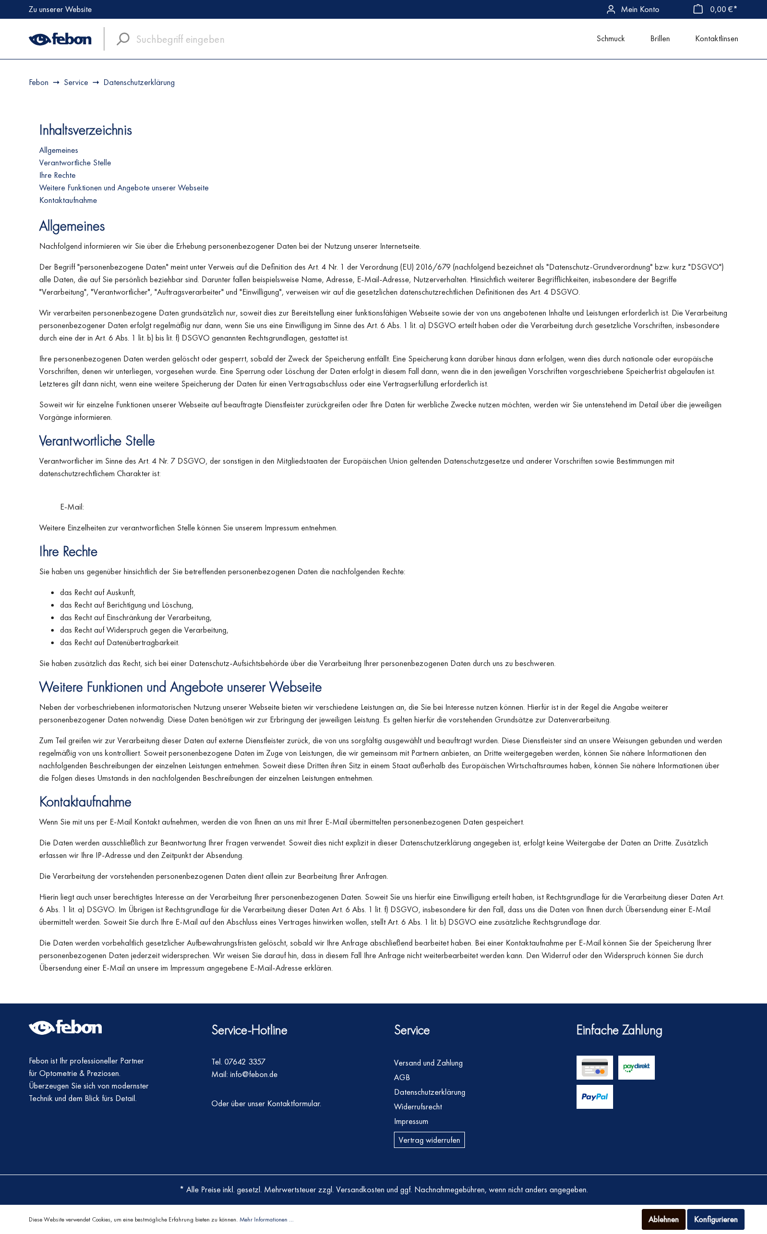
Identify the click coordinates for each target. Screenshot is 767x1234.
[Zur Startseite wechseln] (60, 39)
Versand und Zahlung (428, 1062)
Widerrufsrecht (418, 1106)
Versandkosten (360, 1189)
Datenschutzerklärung (429, 1091)
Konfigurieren (716, 1219)
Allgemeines (58, 149)
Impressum (411, 1121)
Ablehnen (664, 1219)
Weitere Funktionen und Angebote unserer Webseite (124, 187)
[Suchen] (120, 39)
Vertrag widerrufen (429, 1139)
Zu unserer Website (60, 9)
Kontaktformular (293, 1103)
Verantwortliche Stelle (75, 162)
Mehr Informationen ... (266, 1219)
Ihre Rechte (57, 175)
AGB (402, 1077)
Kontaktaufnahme (68, 200)
